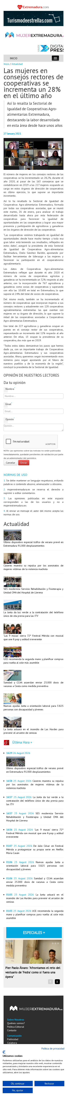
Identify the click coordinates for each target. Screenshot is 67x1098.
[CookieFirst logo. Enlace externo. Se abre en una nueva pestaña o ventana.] (4, 1052)
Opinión (7, 419)
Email (7, 404)
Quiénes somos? (16, 1023)
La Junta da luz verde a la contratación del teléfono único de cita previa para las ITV (34, 801)
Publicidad (12, 1039)
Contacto (11, 1030)
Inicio (6, 64)
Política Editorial (15, 1026)
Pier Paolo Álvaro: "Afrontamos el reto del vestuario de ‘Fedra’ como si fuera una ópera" (32, 972)
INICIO (13, 58)
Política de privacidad (52, 1048)
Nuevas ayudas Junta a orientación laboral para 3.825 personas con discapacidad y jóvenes (34, 866)
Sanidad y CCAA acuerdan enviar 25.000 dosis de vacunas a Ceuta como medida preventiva (34, 882)
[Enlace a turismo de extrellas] (33, 18)
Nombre (7, 389)
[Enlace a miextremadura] (33, 7)
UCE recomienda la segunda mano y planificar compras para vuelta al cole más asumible (34, 914)
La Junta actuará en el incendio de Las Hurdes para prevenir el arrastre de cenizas (34, 898)
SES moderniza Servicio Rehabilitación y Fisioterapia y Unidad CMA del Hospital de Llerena (34, 817)
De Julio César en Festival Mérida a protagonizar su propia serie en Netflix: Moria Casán (34, 849)
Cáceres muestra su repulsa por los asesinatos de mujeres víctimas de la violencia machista (34, 784)
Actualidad (17, 64)
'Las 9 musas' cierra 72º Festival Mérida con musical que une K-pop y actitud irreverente (34, 833)
